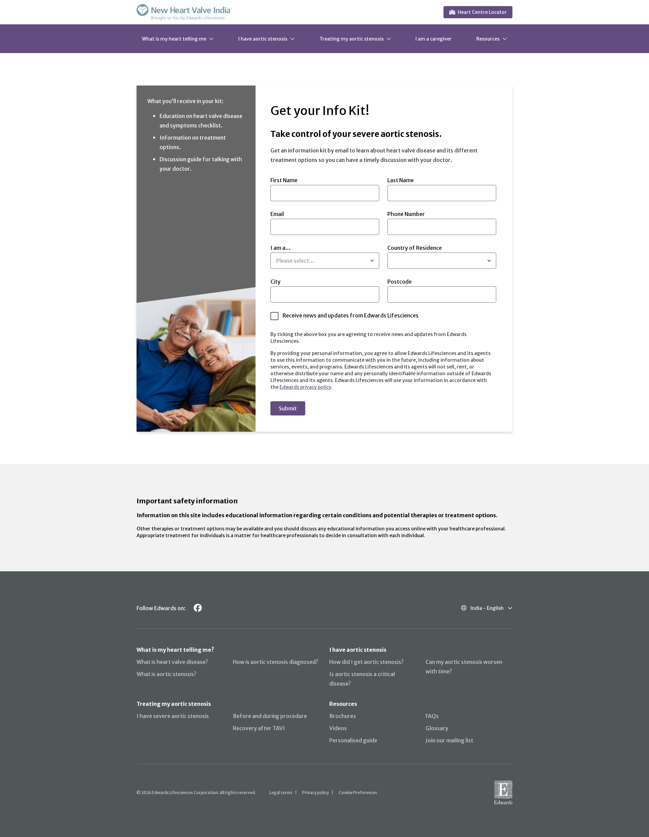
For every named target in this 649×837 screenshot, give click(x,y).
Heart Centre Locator (482, 12)
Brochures (342, 716)
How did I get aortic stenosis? (366, 662)
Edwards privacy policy (305, 387)
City (275, 281)
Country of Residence (414, 247)
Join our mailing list (449, 740)
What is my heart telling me (174, 38)
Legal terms (280, 792)
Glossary (437, 728)
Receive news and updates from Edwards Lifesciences (350, 315)
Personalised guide (353, 740)
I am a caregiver (433, 38)
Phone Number (406, 214)
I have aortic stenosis (262, 38)
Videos (338, 728)
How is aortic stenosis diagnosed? (275, 662)
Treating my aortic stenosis (351, 38)
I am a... (292, 254)
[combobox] (277, 260)
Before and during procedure (270, 716)
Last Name (400, 180)
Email (277, 214)
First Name (283, 180)
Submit (288, 408)
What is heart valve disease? (172, 662)
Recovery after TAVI (259, 728)
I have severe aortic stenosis (173, 716)
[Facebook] (198, 608)
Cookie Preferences (358, 792)
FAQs (432, 716)
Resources (488, 38)
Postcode (399, 281)
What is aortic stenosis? (166, 674)
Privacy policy (315, 792)
